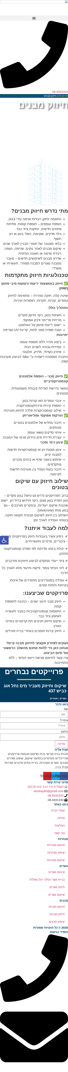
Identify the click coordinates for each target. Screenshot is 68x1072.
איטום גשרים (57, 872)
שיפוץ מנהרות (56, 852)
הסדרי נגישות (59, 932)
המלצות (60, 825)
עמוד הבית (58, 810)
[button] (34, 18)
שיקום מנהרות (56, 860)
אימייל (64, 720)
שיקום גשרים (56, 894)
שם (66, 709)
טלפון (64, 731)
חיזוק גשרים (57, 887)
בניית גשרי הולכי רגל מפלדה (47, 879)
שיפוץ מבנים (57, 921)
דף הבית (63, 95)
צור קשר (59, 833)
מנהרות (54, 698)
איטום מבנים (57, 906)
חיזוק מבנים (57, 914)
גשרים (63, 698)
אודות (61, 818)
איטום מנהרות (56, 845)
